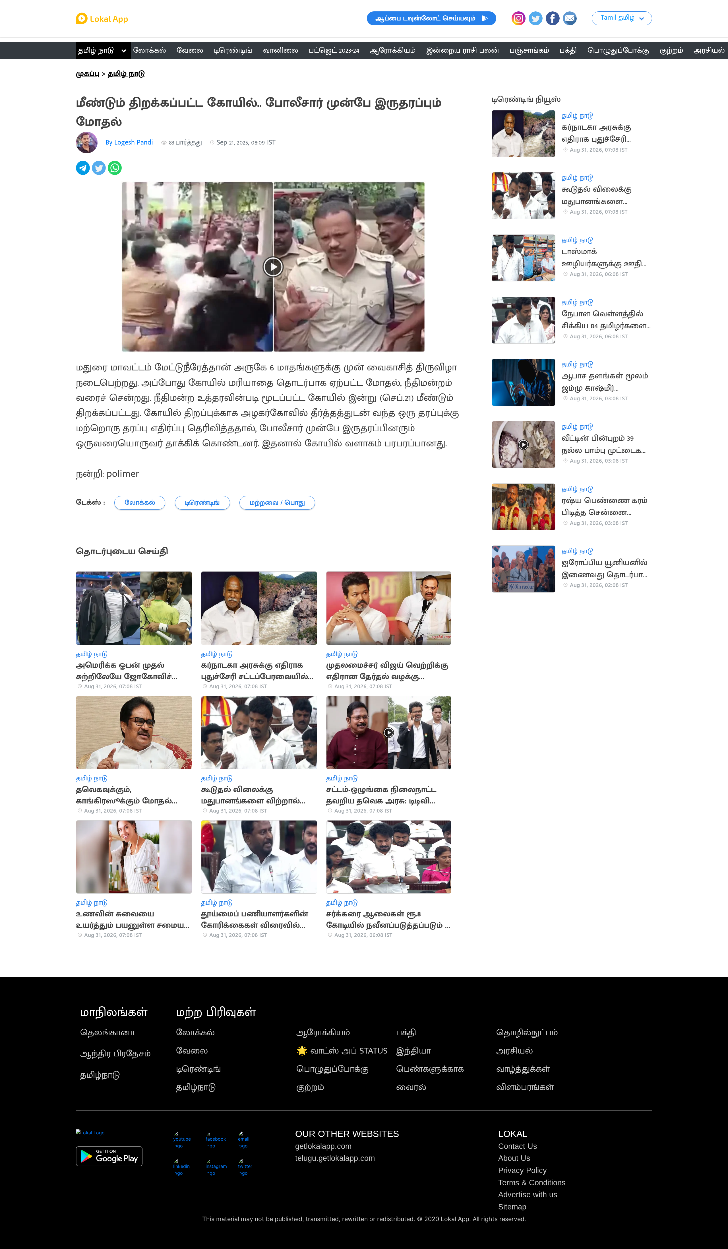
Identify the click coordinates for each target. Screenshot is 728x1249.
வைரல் (411, 1087)
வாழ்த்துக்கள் (523, 1069)
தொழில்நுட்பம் (527, 1032)
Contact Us (517, 1146)
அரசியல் (514, 1050)
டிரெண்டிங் (198, 1069)
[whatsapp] (116, 171)
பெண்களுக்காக (430, 1069)
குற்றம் (310, 1087)
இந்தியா (413, 1050)
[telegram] (84, 171)
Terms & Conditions (532, 1182)
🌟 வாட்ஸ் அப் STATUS (342, 1050)
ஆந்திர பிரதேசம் (115, 1053)
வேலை (192, 1050)
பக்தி (406, 1032)
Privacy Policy (522, 1170)
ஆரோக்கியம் (323, 1032)
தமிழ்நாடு (100, 1075)
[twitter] (100, 171)
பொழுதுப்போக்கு (332, 1069)
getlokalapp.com (323, 1146)
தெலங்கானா (107, 1032)
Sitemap (512, 1207)
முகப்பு (88, 73)
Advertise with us (527, 1194)
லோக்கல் (195, 1032)
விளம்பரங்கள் (525, 1087)
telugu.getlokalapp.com (335, 1158)
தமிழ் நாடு (96, 50)
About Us (514, 1158)
